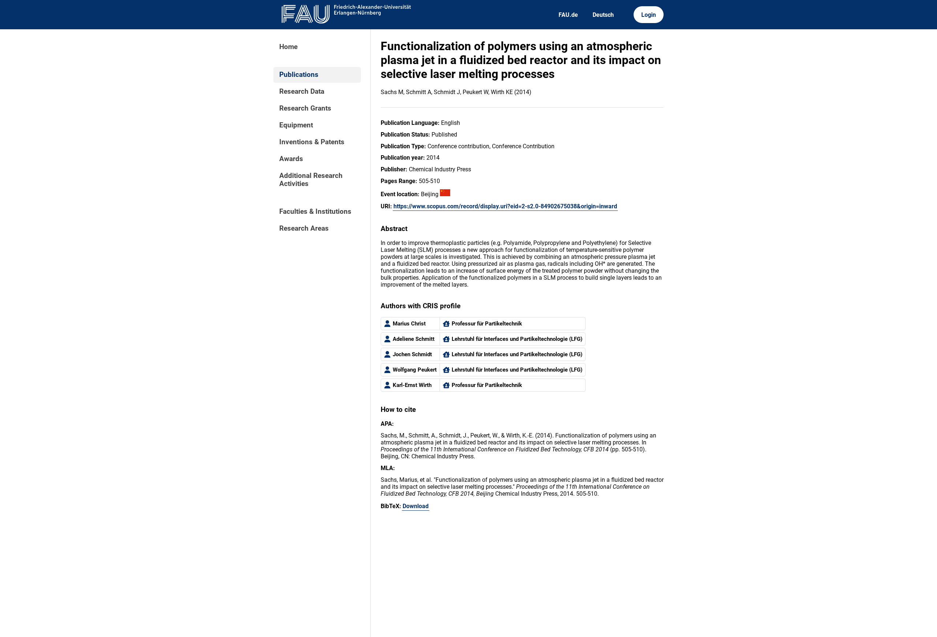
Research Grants (305, 108)
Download (416, 506)
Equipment (296, 125)
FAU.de (568, 14)
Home (288, 47)
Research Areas (304, 228)
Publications (298, 75)
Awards (291, 159)
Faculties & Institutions (315, 212)
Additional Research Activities (311, 180)
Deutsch (603, 14)
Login (648, 14)
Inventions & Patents (311, 142)
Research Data (301, 91)
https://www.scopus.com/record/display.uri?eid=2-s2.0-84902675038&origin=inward (505, 206)
